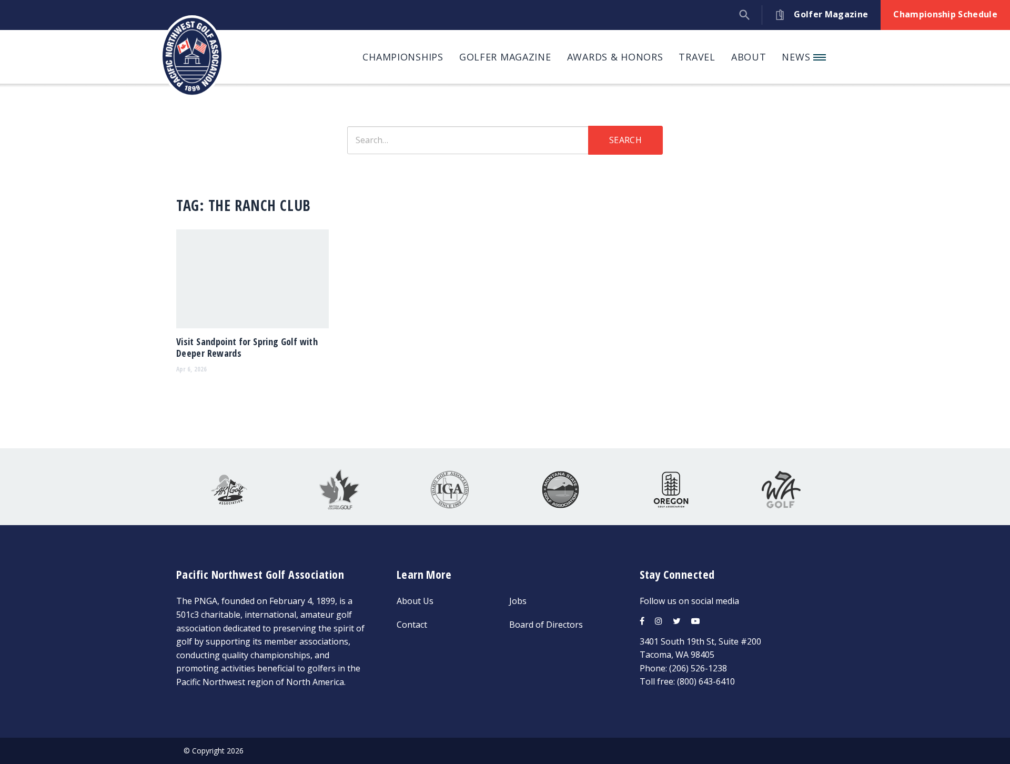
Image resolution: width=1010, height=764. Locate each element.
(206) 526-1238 (698, 668)
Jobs (518, 601)
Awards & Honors (615, 57)
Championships (402, 57)
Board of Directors (546, 624)
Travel (697, 57)
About (748, 57)
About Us (415, 601)
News (797, 57)
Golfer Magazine (505, 57)
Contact (412, 624)
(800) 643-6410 (706, 681)
